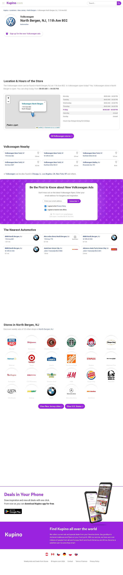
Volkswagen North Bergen (32, 103)
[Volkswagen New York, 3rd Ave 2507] (22, 164)
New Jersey (22, 10)
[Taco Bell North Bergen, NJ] (111, 375)
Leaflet (40, 127)
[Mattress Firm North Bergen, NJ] (111, 359)
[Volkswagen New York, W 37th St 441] (61, 154)
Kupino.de (64, 554)
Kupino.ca (53, 554)
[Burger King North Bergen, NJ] (91, 375)
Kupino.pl (70, 554)
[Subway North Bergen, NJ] (32, 392)
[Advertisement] (61, 57)
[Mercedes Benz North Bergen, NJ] (71, 392)
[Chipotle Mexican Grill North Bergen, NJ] (52, 343)
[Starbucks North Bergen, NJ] (71, 343)
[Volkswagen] (11, 22)
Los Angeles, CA (48, 174)
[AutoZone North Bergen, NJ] (91, 392)
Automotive (24, 24)
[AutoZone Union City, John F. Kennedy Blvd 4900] (61, 251)
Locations (13, 10)
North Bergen (31, 10)
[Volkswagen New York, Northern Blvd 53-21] (61, 164)
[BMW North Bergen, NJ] (52, 392)
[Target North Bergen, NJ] (32, 359)
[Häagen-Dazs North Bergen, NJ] (111, 343)
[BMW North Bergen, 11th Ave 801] (22, 239)
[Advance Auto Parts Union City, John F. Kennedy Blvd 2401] (100, 251)
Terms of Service (81, 561)
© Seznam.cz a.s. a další (52, 127)
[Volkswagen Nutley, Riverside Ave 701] (100, 164)
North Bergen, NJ (46, 329)
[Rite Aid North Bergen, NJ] (12, 343)
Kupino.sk (76, 554)
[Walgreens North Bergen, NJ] (32, 343)
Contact (70, 561)
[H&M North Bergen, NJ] (71, 375)
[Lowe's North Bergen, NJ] (52, 359)
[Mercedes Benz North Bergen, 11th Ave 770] (61, 239)
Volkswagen (10, 174)
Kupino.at (47, 554)
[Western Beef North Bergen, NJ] (52, 375)
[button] (23, 33)
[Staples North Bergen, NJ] (91, 359)
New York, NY (61, 174)
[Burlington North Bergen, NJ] (12, 375)
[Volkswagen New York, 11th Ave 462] (22, 154)
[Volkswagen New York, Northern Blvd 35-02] (100, 154)
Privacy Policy (61, 206)
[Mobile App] (13, 511)
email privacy (68, 214)
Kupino (6, 10)
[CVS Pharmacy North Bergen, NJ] (32, 375)
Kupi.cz (58, 554)
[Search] (119, 3)
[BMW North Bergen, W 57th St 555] (100, 239)
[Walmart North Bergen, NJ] (12, 359)
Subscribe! (74, 201)
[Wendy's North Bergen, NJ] (91, 343)
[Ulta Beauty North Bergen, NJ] (12, 392)
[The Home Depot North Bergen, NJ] (71, 359)
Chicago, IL (36, 174)
